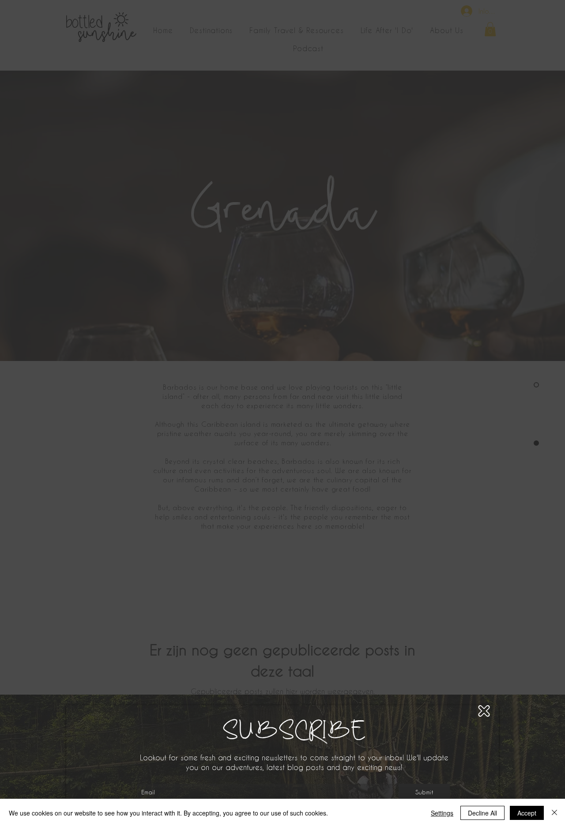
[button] (484, 711)
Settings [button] (442, 812)
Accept (526, 812)
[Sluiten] (554, 813)
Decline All (482, 812)
